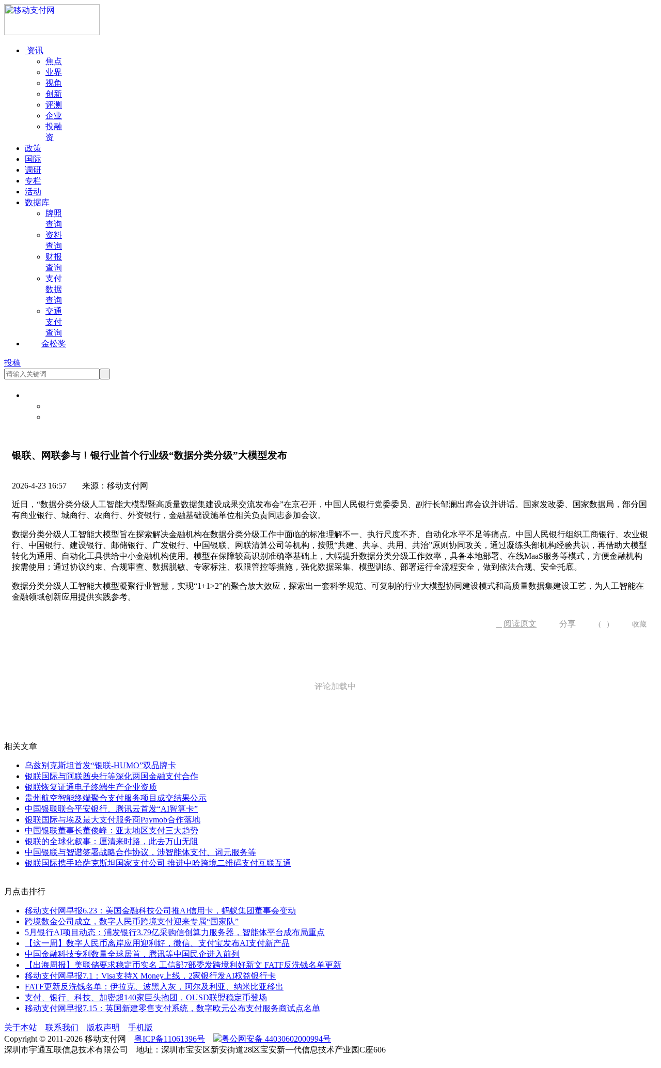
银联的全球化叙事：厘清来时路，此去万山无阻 (111, 841)
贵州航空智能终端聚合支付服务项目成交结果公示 (116, 798)
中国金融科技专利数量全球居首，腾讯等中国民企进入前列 (132, 954)
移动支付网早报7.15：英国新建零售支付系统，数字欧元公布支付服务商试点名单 (172, 1008)
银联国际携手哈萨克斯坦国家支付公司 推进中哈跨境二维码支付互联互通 (158, 863)
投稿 (12, 362)
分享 (564, 623)
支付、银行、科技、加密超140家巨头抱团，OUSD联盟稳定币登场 (146, 997)
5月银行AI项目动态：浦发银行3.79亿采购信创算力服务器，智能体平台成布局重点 (175, 932)
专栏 (33, 180)
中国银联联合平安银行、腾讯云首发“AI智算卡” (111, 808)
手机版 (140, 1027)
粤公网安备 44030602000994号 (276, 1038)
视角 (53, 83)
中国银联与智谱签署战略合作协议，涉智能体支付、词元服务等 (140, 852)
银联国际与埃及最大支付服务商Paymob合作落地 (112, 819)
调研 (33, 169)
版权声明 (103, 1027)
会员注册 (61, 417)
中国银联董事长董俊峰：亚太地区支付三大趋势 (111, 830)
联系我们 (61, 1027)
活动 (33, 191)
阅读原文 (516, 623)
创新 (53, 93)
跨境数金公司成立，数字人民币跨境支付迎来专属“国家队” (132, 921)
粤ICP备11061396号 (169, 1038)
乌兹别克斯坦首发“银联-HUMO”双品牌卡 (100, 765)
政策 (33, 148)
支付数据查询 (53, 289)
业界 (53, 72)
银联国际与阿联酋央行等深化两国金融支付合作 (111, 776)
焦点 (53, 61)
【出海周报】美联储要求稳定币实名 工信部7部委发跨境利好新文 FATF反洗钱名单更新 (183, 964)
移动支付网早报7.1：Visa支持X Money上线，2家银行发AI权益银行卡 (150, 975)
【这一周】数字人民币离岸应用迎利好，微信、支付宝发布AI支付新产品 (157, 943)
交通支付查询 (53, 322)
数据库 (37, 202)
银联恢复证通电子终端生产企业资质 (91, 787)
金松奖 (53, 343)
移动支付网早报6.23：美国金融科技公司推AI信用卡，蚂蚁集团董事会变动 (160, 910)
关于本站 (20, 1027)
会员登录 (61, 406)
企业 (53, 115)
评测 (53, 104)
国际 (33, 159)
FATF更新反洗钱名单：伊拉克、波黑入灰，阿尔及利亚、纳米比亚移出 (154, 986)
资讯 (34, 50)
